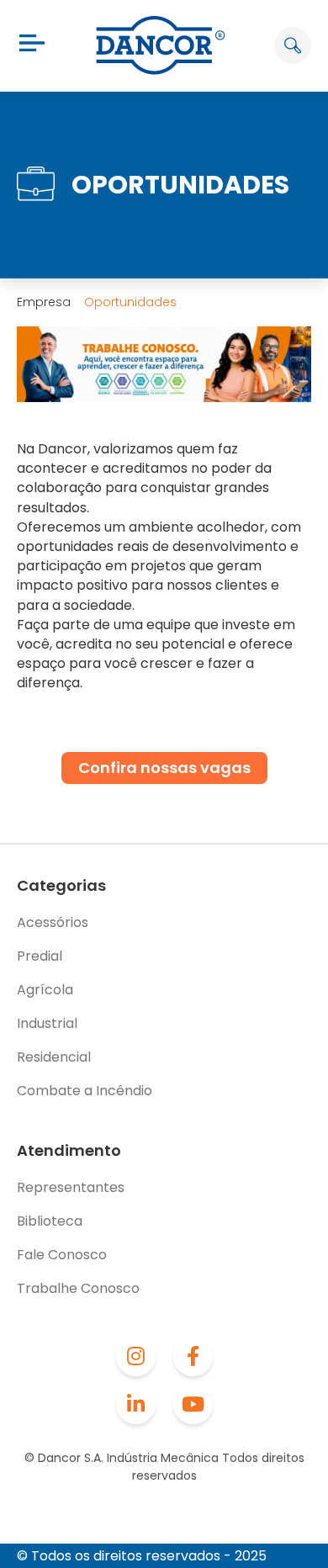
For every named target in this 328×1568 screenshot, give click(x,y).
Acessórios (52, 922)
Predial (39, 956)
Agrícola (45, 989)
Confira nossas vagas (164, 767)
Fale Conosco (62, 1254)
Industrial (47, 1023)
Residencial (54, 1057)
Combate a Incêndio (84, 1090)
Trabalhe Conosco (78, 1288)
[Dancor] (160, 45)
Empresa (44, 302)
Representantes (70, 1187)
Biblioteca (49, 1221)
